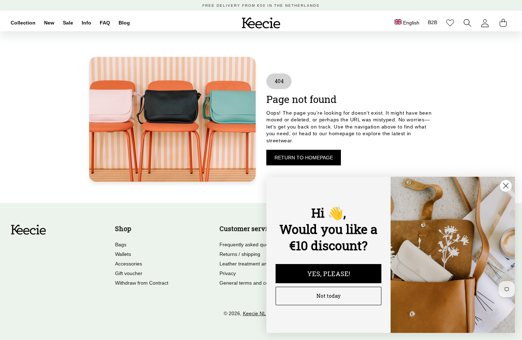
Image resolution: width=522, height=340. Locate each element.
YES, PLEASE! (328, 273)
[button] (467, 22)
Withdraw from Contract (141, 283)
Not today (328, 295)
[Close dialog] (506, 186)
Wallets (123, 254)
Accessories (128, 264)
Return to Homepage (303, 157)
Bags (120, 244)
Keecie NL (254, 313)
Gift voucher (128, 273)
